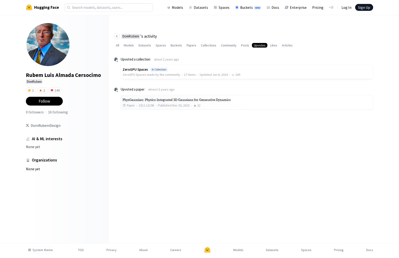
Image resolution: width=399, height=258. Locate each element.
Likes (273, 45)
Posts (245, 45)
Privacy (111, 250)
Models (177, 7)
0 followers (35, 112)
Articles (287, 45)
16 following (58, 112)
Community (228, 45)
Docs (275, 7)
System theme (43, 250)
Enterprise (298, 7)
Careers (175, 250)
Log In (346, 7)
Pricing (317, 7)
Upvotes (260, 45)
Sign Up (364, 7)
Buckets (250, 7)
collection (143, 59)
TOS (81, 250)
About (143, 250)
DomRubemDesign (45, 125)
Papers (191, 45)
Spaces (224, 7)
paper (140, 89)
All (117, 45)
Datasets (201, 7)
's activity (139, 36)
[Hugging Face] (207, 250)
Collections (208, 45)
